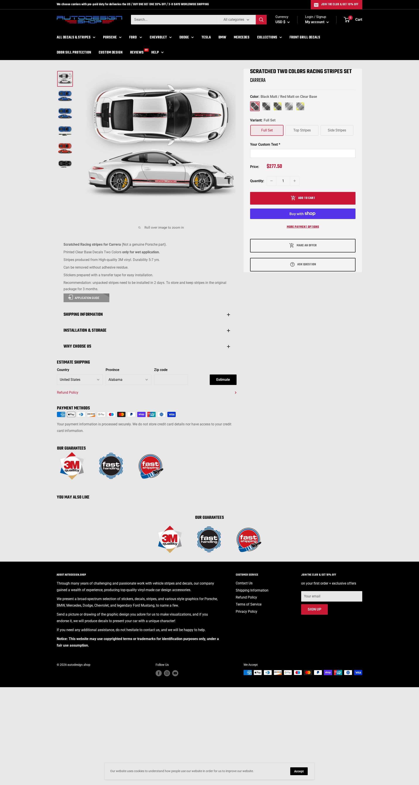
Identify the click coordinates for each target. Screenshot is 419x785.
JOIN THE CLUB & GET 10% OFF (339, 4)
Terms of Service (248, 604)
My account (315, 22)
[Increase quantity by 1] (294, 180)
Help (155, 52)
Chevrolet (158, 37)
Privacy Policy (246, 611)
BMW (222, 37)
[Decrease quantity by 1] (271, 180)
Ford (133, 37)
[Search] (261, 19)
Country (63, 370)
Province (112, 370)
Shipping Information (252, 590)
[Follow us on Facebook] (159, 673)
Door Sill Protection (74, 52)
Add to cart (306, 197)
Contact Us (244, 583)
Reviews (137, 52)
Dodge (184, 37)
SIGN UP (314, 609)
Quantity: (257, 181)
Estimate (223, 380)
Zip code (161, 370)
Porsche (110, 37)
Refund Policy (67, 392)
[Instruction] (147, 297)
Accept (299, 771)
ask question (306, 264)
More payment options (303, 226)
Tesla (206, 37)
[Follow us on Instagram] (167, 673)
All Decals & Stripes (74, 37)
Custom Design (110, 52)
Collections (267, 37)
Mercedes (241, 37)
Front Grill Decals (305, 37)
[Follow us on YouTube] (175, 673)
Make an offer (307, 245)
